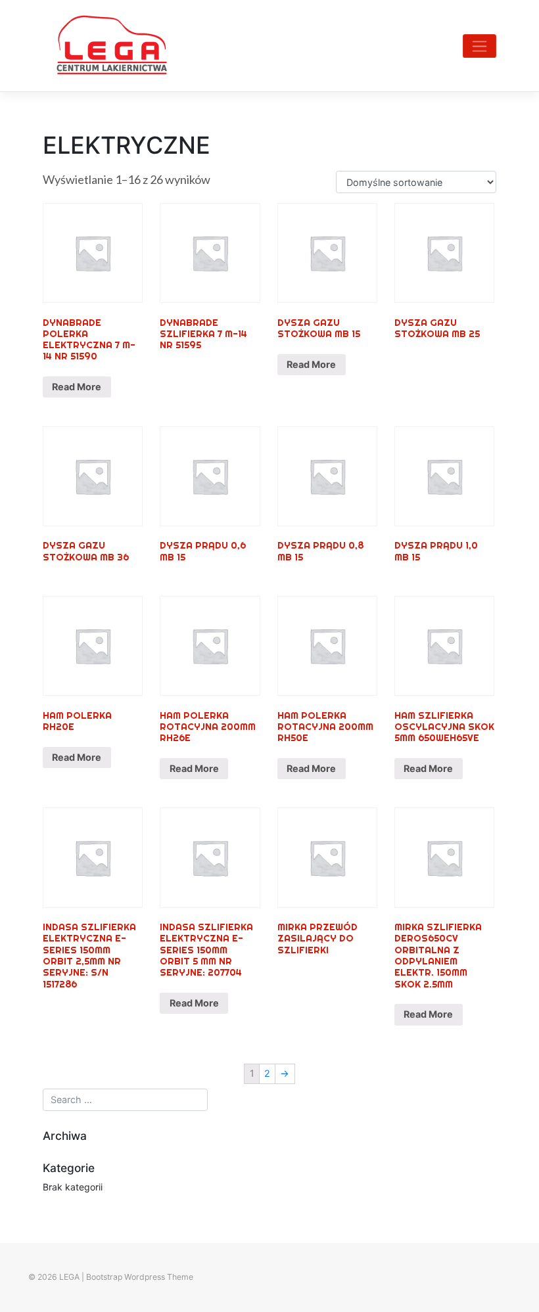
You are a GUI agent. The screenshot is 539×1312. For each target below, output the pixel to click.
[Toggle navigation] (479, 46)
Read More (76, 386)
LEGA (69, 1277)
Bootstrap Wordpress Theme (139, 1277)
